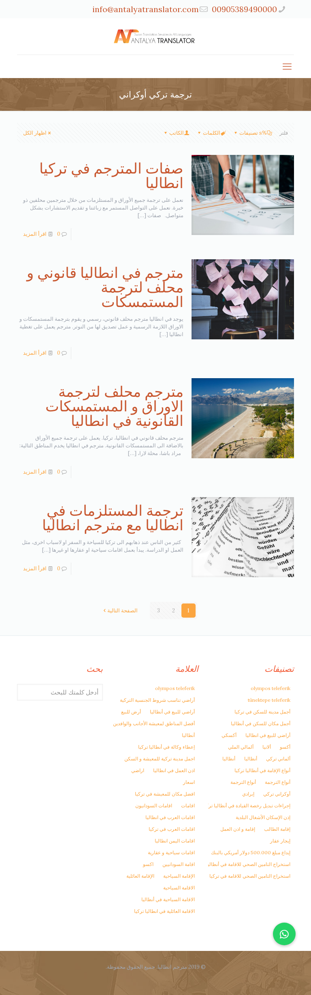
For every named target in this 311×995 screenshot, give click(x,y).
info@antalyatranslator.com (145, 9)
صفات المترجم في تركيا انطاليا (111, 175)
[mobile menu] (287, 66)
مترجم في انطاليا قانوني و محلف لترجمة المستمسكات (105, 287)
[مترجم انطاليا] (155, 36)
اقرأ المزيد (35, 234)
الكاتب (176, 132)
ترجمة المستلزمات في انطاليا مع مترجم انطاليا (112, 517)
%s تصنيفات (253, 132)
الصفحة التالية (122, 610)
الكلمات (211, 132)
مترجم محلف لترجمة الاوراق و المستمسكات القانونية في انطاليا (114, 406)
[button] (284, 934)
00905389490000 (244, 9)
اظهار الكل (35, 132)
